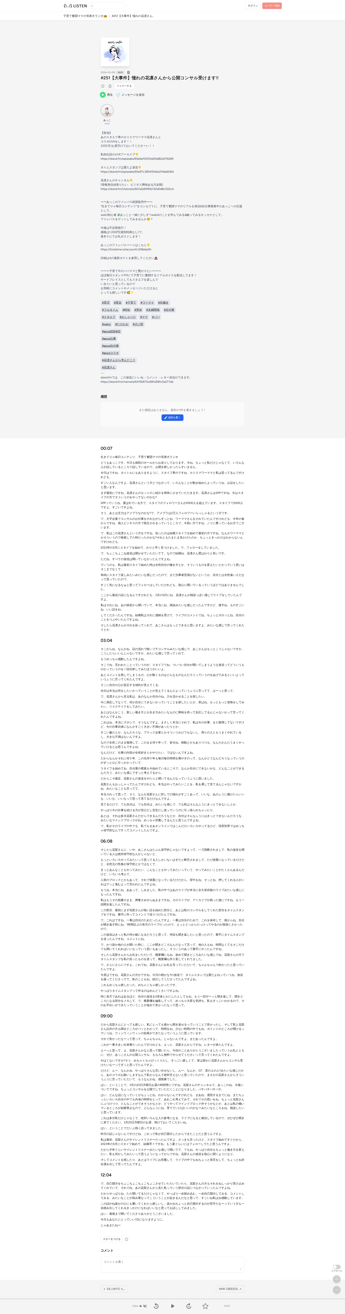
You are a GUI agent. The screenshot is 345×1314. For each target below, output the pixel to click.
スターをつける (112, 1239)
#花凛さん (108, 367)
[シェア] (110, 86)
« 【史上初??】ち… (114, 1288)
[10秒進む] (189, 1306)
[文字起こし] (128, 72)
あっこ (107, 120)
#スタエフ (108, 317)
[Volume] (143, 1306)
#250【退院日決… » (230, 1288)
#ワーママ (147, 302)
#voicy (106, 324)
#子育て (131, 302)
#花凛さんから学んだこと (118, 360)
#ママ (144, 317)
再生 (110, 94)
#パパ (156, 317)
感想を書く (174, 417)
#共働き (163, 302)
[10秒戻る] (156, 1306)
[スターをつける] (103, 86)
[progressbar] (172, 1299)
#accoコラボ (110, 353)
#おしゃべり (128, 317)
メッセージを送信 (132, 94)
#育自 (117, 302)
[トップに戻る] (337, 1279)
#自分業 (169, 310)
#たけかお (121, 324)
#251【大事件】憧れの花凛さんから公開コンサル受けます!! (159, 77)
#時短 (126, 310)
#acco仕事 (109, 338)
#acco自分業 (110, 345)
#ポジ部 (138, 324)
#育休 (138, 310)
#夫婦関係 (153, 310)
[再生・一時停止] (172, 1306)
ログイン (253, 5)
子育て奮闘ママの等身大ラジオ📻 (85, 16)
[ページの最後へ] (337, 1290)
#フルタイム (110, 310)
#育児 (106, 302)
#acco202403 (111, 331)
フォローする (124, 85)
